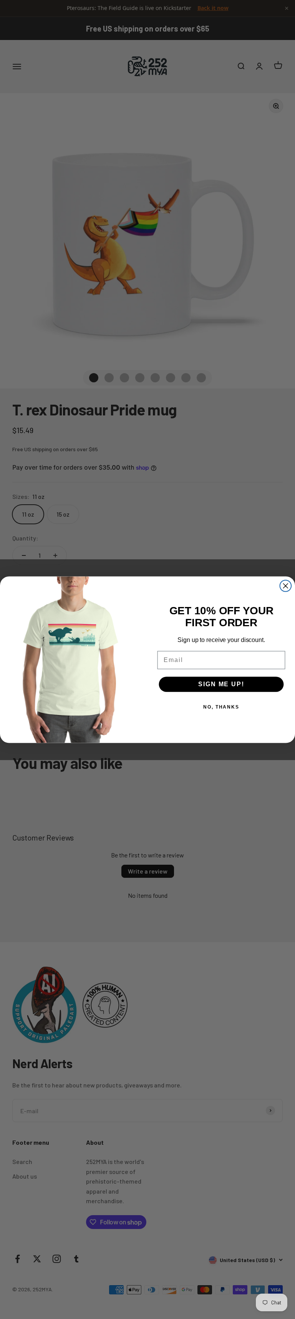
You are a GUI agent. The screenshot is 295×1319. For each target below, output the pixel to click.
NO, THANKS (221, 707)
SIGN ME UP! (221, 684)
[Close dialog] (286, 586)
